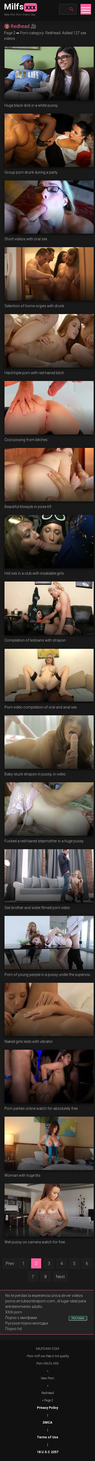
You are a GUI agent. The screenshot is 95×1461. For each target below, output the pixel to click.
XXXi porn (13, 1312)
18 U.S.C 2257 (47, 1452)
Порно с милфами (21, 1318)
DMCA (47, 1422)
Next (60, 1276)
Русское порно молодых (26, 1323)
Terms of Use (47, 1437)
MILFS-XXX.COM (47, 1349)
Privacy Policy (47, 1408)
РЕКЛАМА (78, 1318)
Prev (10, 1263)
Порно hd (13, 1329)
